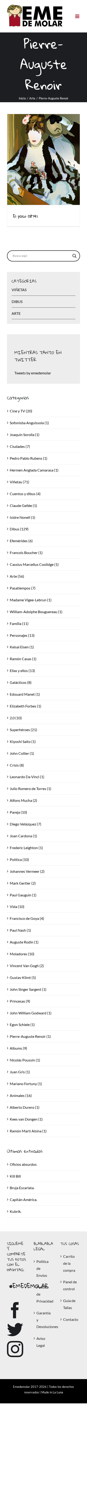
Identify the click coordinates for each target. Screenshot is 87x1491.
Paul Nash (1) (20, 930)
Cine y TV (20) (21, 411)
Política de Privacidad (43, 1294)
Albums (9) (18, 1048)
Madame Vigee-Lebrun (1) (31, 600)
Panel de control (70, 1285)
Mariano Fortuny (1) (26, 1083)
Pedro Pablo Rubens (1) (28, 458)
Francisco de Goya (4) (27, 918)
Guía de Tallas (69, 1304)
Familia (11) (19, 623)
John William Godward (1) (31, 1013)
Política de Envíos (42, 1268)
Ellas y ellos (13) (22, 670)
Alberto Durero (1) (24, 1107)
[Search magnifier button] (74, 256)
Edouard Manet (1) (25, 694)
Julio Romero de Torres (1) (30, 788)
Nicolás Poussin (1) (25, 1060)
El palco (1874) (25, 216)
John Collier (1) (22, 753)
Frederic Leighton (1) (26, 847)
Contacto (70, 1319)
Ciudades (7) (20, 446)
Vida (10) (17, 906)
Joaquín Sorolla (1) (24, 434)
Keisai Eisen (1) (22, 647)
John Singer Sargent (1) (28, 989)
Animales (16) (21, 1095)
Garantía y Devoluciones (43, 1320)
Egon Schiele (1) (22, 1024)
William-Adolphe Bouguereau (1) (36, 611)
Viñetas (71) (19, 482)
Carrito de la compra (69, 1263)
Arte (16, 313)
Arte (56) (17, 576)
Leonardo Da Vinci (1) (27, 776)
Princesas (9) (20, 1001)
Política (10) (19, 859)
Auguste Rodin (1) (24, 942)
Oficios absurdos (23, 1164)
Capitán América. (23, 1199)
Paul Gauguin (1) (23, 895)
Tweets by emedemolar (32, 373)
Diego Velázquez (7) (25, 824)
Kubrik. (15, 1211)
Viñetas (19, 289)
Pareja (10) (18, 812)
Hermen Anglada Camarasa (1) (34, 470)
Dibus (17, 301)
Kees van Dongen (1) (26, 1119)
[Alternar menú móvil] (77, 16)
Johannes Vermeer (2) (27, 871)
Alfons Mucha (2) (23, 800)
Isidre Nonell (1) (22, 517)
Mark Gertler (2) (23, 883)
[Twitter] (15, 1330)
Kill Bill (15, 1176)
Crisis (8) (17, 765)
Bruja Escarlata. (22, 1187)
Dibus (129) (19, 529)
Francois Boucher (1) (26, 552)
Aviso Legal (40, 1342)
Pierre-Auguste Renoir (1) (30, 1036)
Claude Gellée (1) (23, 505)
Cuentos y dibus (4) (25, 493)
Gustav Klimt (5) (23, 977)
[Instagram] (15, 1349)
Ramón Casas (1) (23, 658)
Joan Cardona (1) (23, 836)
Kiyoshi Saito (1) (23, 741)
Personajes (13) (22, 635)
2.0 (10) (16, 718)
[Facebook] (15, 1310)
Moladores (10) (22, 954)
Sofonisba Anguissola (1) (29, 423)
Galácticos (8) (21, 682)
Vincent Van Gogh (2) (27, 965)
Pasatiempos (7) (22, 588)
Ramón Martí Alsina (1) (28, 1131)
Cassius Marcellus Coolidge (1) (34, 564)
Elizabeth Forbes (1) (25, 706)
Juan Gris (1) (20, 1072)
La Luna (58, 1392)
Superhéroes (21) (23, 729)
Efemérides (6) (21, 540)
